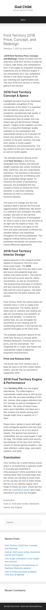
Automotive (9, 500)
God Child (23, 7)
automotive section (21, 490)
